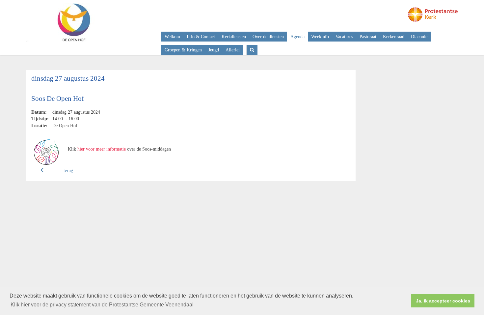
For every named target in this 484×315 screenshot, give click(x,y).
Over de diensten (268, 36)
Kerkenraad (393, 36)
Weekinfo (320, 36)
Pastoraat (368, 36)
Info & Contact (201, 36)
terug (68, 170)
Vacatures (344, 36)
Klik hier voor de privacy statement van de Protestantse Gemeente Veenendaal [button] (102, 304)
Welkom (172, 36)
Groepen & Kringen (183, 49)
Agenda (297, 36)
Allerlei (233, 49)
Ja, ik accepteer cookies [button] (443, 300)
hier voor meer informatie (101, 149)
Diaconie (419, 36)
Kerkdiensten (234, 36)
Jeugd (213, 49)
